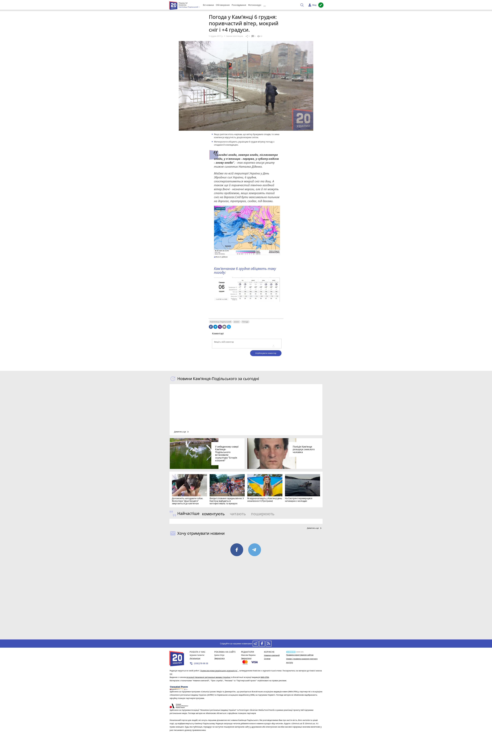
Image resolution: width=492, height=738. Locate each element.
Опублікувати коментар (265, 353)
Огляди (267, 658)
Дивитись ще (181, 431)
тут (171, 674)
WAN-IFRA (264, 677)
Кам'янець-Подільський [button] (188, 7)
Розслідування (239, 5)
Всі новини (208, 5)
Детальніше (195, 658)
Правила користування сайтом (299, 655)
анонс (236, 321)
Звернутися (219, 658)
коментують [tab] (213, 513)
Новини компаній (272, 655)
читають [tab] (238, 513)
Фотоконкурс (254, 5)
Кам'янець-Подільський (220, 321)
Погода (245, 321)
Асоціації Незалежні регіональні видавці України (208, 677)
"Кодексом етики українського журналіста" (219, 670)
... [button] (264, 5)
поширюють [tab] (262, 513)
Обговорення (223, 5)
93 (259, 36)
